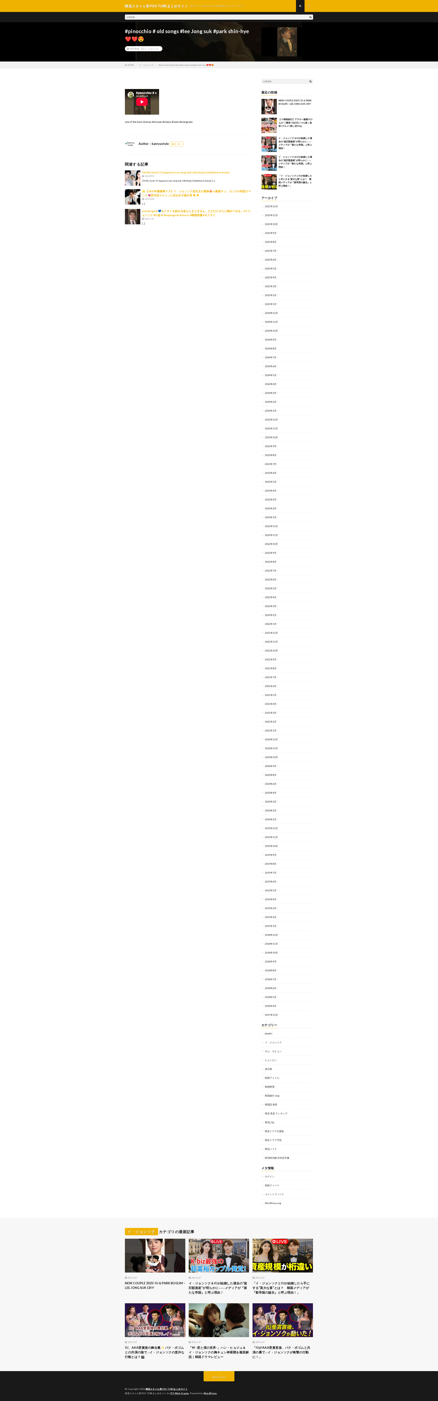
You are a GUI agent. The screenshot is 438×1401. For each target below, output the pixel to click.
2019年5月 (270, 890)
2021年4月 (270, 703)
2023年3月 (270, 499)
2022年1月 (270, 623)
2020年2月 (270, 810)
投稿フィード (272, 1185)
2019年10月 (271, 846)
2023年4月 (270, 490)
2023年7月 (270, 464)
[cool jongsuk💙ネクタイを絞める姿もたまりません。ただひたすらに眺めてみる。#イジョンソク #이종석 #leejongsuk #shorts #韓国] (132, 216)
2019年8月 (270, 863)
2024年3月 (270, 392)
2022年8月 (270, 561)
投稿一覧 (175, 144)
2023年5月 (270, 481)
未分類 (268, 1068)
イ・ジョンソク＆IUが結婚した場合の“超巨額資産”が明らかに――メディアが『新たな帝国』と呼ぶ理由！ (218, 1287)
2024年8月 (270, 348)
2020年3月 (270, 801)
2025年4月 (270, 277)
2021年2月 (270, 721)
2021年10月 (271, 650)
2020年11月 (271, 748)
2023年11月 (271, 428)
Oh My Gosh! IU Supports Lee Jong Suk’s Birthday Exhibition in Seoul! (186, 172)
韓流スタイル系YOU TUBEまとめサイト (167, 1389)
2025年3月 (270, 286)
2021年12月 (271, 632)
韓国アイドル (272, 1077)
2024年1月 (270, 410)
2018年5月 (270, 997)
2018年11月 (271, 943)
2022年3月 (270, 606)
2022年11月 (271, 535)
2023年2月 (270, 508)
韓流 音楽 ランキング (276, 1113)
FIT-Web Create (179, 1393)
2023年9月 (270, 446)
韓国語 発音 (271, 1104)
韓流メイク (271, 1148)
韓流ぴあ (269, 1122)
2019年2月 (270, 917)
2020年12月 (271, 739)
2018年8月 (270, 970)
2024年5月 (270, 375)
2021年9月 (270, 659)
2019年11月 (271, 837)
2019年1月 (270, 925)
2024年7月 (270, 357)
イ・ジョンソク (151, 49)
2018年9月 (270, 961)
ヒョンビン (271, 1060)
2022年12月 (271, 526)
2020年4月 (270, 792)
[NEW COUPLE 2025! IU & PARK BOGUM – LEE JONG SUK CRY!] (269, 106)
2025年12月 (271, 206)
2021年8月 (270, 668)
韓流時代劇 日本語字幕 (277, 1157)
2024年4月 (270, 384)
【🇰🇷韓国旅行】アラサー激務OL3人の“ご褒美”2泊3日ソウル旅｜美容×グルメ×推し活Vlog (295, 122)
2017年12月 (271, 1014)
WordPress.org (273, 1203)
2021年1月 (270, 730)
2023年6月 (270, 472)
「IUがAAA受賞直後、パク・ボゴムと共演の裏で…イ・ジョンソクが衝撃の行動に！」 (281, 1352)
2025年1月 (270, 304)
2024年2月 (270, 401)
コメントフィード (274, 1194)
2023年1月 (270, 517)
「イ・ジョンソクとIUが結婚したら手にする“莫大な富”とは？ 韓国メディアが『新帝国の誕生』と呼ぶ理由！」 (281, 1287)
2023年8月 (270, 455)
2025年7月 (270, 250)
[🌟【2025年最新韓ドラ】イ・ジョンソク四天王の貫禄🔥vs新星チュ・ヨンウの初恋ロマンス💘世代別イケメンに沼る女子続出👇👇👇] (132, 197)
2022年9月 (270, 552)
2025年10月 (271, 224)
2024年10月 (271, 330)
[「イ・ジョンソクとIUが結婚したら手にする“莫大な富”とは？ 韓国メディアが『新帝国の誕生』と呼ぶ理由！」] (269, 181)
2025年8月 (270, 241)
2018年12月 (271, 934)
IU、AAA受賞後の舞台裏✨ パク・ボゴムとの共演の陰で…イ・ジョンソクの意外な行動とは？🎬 (154, 1352)
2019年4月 (270, 899)
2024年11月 (271, 321)
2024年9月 (270, 339)
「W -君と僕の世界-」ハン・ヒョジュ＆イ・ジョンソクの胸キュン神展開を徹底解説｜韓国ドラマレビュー (219, 1352)
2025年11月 (271, 215)
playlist (268, 1033)
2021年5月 (270, 694)
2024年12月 (271, 312)
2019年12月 (271, 828)
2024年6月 (270, 366)
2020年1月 (270, 819)
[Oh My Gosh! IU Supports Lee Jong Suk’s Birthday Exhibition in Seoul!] (132, 178)
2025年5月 (270, 268)
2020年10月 (271, 757)
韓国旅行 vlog (272, 1095)
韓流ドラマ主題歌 (274, 1131)
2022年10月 (271, 543)
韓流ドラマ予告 (273, 1140)
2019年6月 (270, 881)
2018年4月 (270, 1005)
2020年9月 (270, 766)
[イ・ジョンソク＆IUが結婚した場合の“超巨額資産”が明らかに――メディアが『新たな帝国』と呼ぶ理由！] (269, 144)
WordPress (210, 1393)
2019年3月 (270, 908)
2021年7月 (270, 677)
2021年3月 (270, 712)
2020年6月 (270, 783)
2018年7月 (270, 979)
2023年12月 (271, 419)
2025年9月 (270, 233)
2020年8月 (270, 774)
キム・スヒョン (273, 1051)
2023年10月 (271, 437)
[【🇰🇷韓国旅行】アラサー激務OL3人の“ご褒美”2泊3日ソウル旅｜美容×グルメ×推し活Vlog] (269, 125)
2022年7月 (270, 570)
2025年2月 (270, 295)
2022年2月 (270, 615)
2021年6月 (270, 686)
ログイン (269, 1176)
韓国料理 (269, 1086)
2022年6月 (270, 579)
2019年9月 (270, 854)
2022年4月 (270, 597)
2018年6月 (270, 988)
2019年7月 (270, 872)
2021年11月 (271, 641)
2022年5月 (270, 588)
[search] (310, 17)
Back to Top (219, 1377)
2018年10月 (271, 952)
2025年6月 (270, 259)
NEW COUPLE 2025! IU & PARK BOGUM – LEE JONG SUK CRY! (155, 1285)
